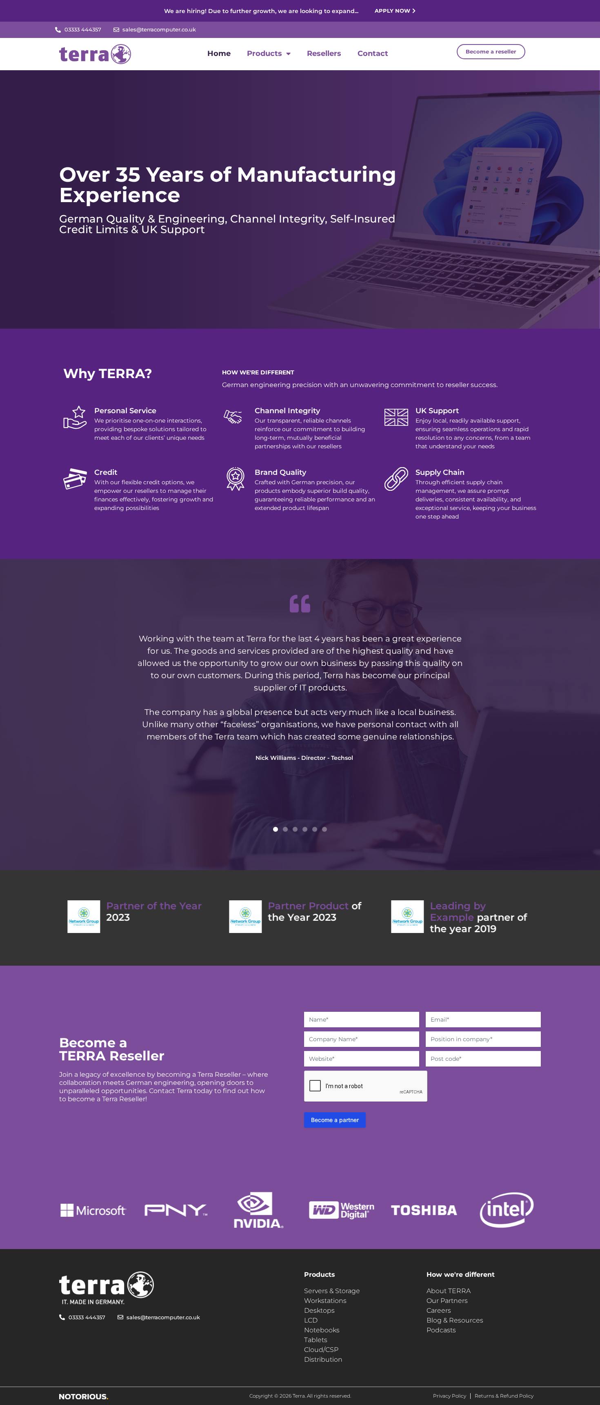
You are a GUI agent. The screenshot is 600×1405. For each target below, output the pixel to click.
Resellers (324, 53)
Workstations (325, 1301)
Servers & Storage (332, 1291)
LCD (311, 1320)
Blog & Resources (455, 1320)
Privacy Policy (449, 1396)
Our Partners (447, 1301)
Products (264, 53)
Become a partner (335, 1119)
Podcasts (441, 1330)
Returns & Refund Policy (504, 1396)
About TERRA (449, 1291)
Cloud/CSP (321, 1350)
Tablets (315, 1340)
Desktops (319, 1310)
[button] (275, 829)
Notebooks (322, 1330)
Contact (373, 53)
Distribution (323, 1359)
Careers (439, 1310)
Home (219, 53)
